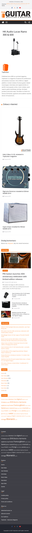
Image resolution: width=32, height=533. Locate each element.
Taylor (13, 416)
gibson (22, 405)
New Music (4, 385)
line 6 (21, 408)
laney (18, 408)
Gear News (5, 270)
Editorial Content (5, 513)
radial (10, 413)
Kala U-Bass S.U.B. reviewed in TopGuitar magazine (13, 155)
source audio (3, 416)
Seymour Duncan (24, 413)
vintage (3, 419)
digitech (19, 399)
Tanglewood (9, 416)
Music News (4, 383)
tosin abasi (28, 416)
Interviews (3, 380)
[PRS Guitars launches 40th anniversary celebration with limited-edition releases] (16, 260)
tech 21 (24, 416)
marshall (25, 408)
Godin (26, 405)
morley (9, 410)
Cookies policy (5, 495)
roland (14, 413)
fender (11, 405)
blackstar (11, 399)
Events (2, 373)
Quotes (3, 390)
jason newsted (10, 408)
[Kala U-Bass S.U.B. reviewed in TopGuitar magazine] (16, 109)
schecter (18, 413)
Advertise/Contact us (6, 510)
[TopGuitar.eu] (3, 22)
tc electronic (19, 416)
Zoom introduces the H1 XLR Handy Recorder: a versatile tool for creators (21, 295)
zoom (16, 419)
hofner (29, 405)
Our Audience (4, 516)
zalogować (10, 243)
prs (2, 413)
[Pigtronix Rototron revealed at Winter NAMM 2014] (16, 166)
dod (23, 399)
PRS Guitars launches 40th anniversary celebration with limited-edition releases (15, 276)
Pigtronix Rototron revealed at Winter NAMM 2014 (16, 192)
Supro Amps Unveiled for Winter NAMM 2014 (14, 228)
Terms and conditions (6, 501)
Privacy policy (4, 498)
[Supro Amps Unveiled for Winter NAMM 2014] (16, 203)
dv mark (26, 399)
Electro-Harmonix (19, 402)
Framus (16, 405)
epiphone (4, 405)
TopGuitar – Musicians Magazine (9, 520)
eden (8, 402)
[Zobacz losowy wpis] (29, 22)
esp (8, 405)
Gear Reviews (4, 378)
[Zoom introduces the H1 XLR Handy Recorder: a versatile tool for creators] (6, 296)
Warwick (10, 419)
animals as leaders (4, 399)
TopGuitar (15, 282)
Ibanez (3, 408)
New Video (3, 388)
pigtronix (28, 410)
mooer (6, 411)
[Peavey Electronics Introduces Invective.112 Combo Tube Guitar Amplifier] (6, 305)
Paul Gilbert (19, 410)
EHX (11, 402)
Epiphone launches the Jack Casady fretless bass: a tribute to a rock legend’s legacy (20, 314)
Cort (15, 399)
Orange (14, 411)
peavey (24, 411)
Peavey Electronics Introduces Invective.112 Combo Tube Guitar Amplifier (20, 304)
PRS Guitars (5, 413)
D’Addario (4, 402)
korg (15, 408)
